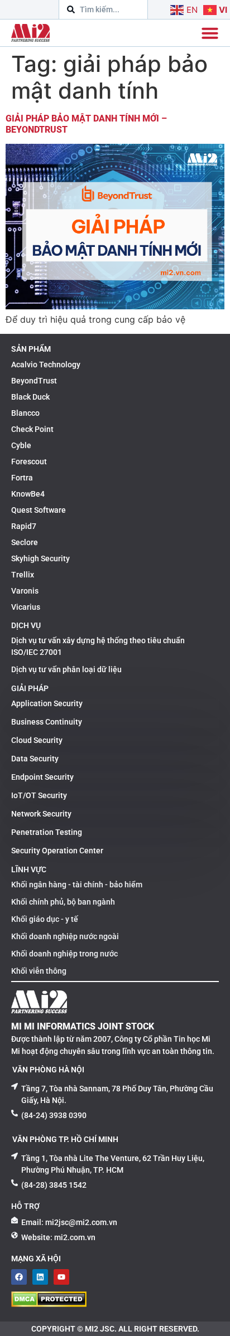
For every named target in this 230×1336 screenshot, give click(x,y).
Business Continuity (46, 722)
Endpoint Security (42, 777)
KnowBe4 (28, 493)
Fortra (22, 477)
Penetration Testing (46, 832)
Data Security (35, 758)
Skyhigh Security (40, 558)
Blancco (25, 413)
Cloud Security (37, 740)
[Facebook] (19, 1277)
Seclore (24, 542)
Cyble (21, 445)
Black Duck (30, 396)
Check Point (32, 429)
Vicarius (25, 607)
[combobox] (103, 9)
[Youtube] (61, 1277)
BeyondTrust (34, 380)
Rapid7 (23, 526)
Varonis (25, 590)
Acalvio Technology (45, 364)
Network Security (41, 814)
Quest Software (38, 510)
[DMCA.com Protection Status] (49, 1303)
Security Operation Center (57, 850)
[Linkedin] (40, 1277)
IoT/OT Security (39, 795)
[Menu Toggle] (210, 33)
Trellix (22, 574)
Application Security (47, 703)
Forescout (29, 461)
